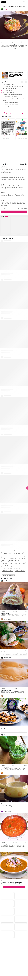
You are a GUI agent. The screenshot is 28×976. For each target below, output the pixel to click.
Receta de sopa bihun (5, 844)
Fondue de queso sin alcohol (7, 805)
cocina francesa (6, 565)
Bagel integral (4, 651)
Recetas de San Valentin (8, 575)
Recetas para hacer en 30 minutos (11, 568)
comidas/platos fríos (8, 558)
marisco (11, 550)
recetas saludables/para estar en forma (13, 555)
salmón (4, 560)
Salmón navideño (20, 570)
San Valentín (20, 558)
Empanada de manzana (6, 690)
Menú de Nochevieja (7, 573)
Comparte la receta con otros (14, 211)
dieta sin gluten (18, 553)
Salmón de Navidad (20, 563)
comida (4, 550)
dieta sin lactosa (6, 553)
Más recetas (14, 886)
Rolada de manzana (5, 613)
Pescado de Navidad (14, 560)
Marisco (4, 6)
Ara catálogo (3, 135)
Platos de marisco (7, 563)
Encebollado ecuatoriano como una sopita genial (11, 882)
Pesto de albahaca (5, 767)
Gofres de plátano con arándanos (8, 728)
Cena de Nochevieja (7, 570)
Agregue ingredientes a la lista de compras (14, 113)
